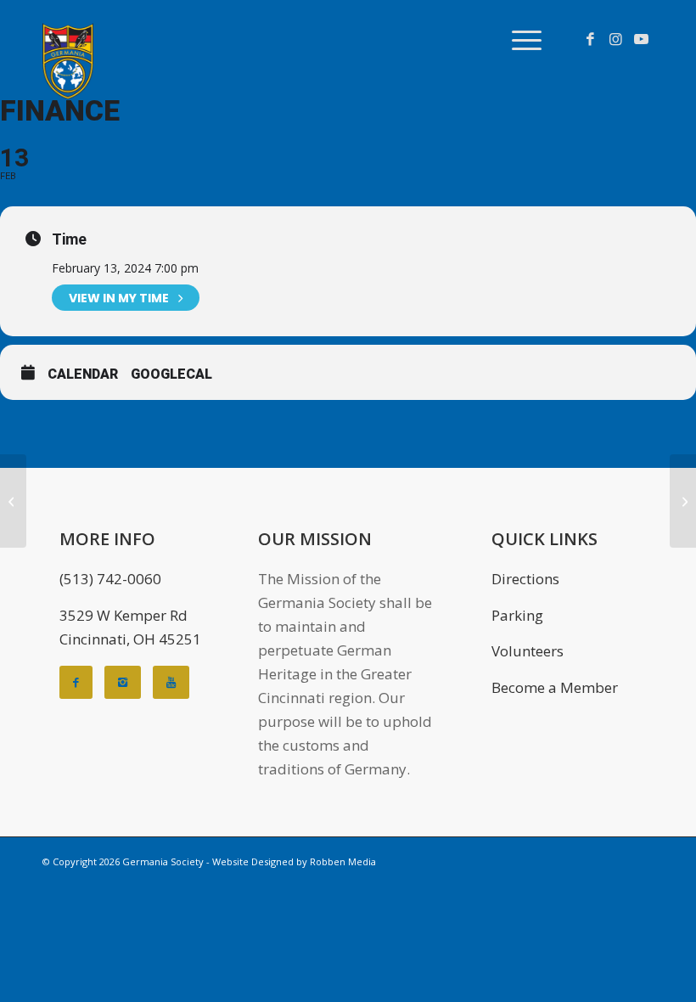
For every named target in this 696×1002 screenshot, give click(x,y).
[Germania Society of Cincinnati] (67, 61)
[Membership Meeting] (13, 501)
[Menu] (518, 39)
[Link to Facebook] (590, 39)
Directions (525, 578)
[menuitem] (518, 39)
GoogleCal (171, 374)
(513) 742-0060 (110, 578)
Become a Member (554, 687)
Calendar (83, 374)
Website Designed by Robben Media (294, 861)
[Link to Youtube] (641, 39)
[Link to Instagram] (615, 39)
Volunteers (527, 651)
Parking (517, 615)
